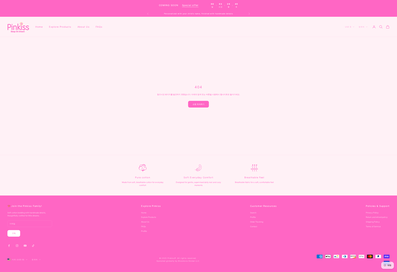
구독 (14, 233)
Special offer (190, 5)
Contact (253, 226)
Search (253, 212)
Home (39, 26)
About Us (84, 26)
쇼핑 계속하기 (198, 104)
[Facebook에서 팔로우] (9, 245)
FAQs (99, 26)
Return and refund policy (377, 217)
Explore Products (60, 26)
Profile (144, 231)
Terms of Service (373, 226)
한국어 (361, 27)
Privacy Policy (372, 212)
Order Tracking (256, 222)
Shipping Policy (373, 222)
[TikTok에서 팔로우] (33, 245)
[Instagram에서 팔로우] (17, 245)
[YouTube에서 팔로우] (25, 245)
